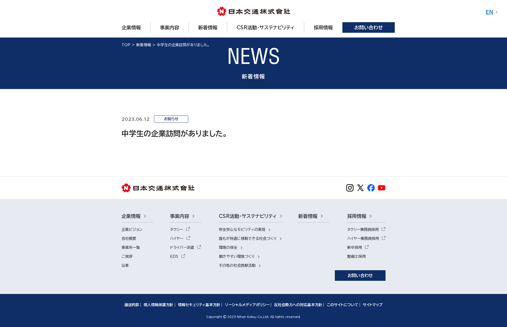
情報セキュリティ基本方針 (199, 305)
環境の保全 (228, 247)
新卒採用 (354, 247)
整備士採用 (356, 256)
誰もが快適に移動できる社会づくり (247, 238)
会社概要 (128, 238)
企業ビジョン (131, 229)
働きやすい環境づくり (237, 256)
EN (489, 12)
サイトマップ (373, 305)
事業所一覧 (130, 247)
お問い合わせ (360, 275)
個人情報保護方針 (158, 305)
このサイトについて (342, 305)
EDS (174, 256)
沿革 (125, 265)
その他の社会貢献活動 (237, 265)
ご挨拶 (127, 256)
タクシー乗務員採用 (363, 229)
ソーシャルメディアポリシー (247, 305)
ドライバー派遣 (182, 247)
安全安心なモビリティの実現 (242, 229)
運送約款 (131, 305)
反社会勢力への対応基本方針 (298, 305)
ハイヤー (176, 238)
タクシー (176, 229)
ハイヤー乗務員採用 (363, 238)
